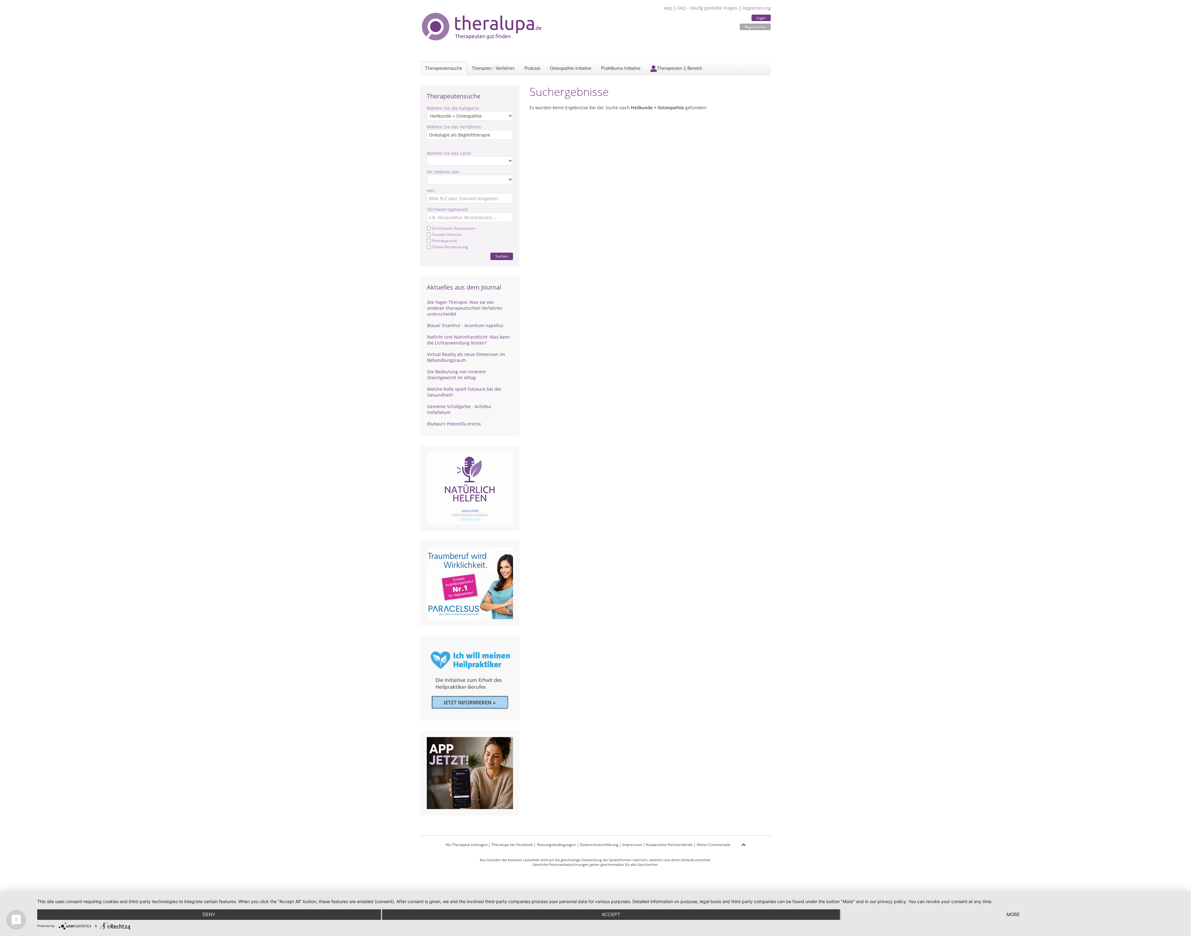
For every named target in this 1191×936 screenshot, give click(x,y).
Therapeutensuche (443, 68)
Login (761, 17)
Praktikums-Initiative (620, 68)
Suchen (501, 256)
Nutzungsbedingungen (556, 844)
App (668, 8)
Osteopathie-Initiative (570, 68)
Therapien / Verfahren (493, 68)
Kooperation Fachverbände (669, 844)
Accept (611, 914)
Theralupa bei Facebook (512, 844)
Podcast (532, 68)
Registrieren (755, 26)
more (1013, 914)
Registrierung (757, 8)
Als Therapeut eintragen (467, 844)
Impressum (632, 844)
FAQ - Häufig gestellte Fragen (707, 8)
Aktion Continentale (713, 844)
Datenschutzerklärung (599, 844)
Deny (209, 914)
